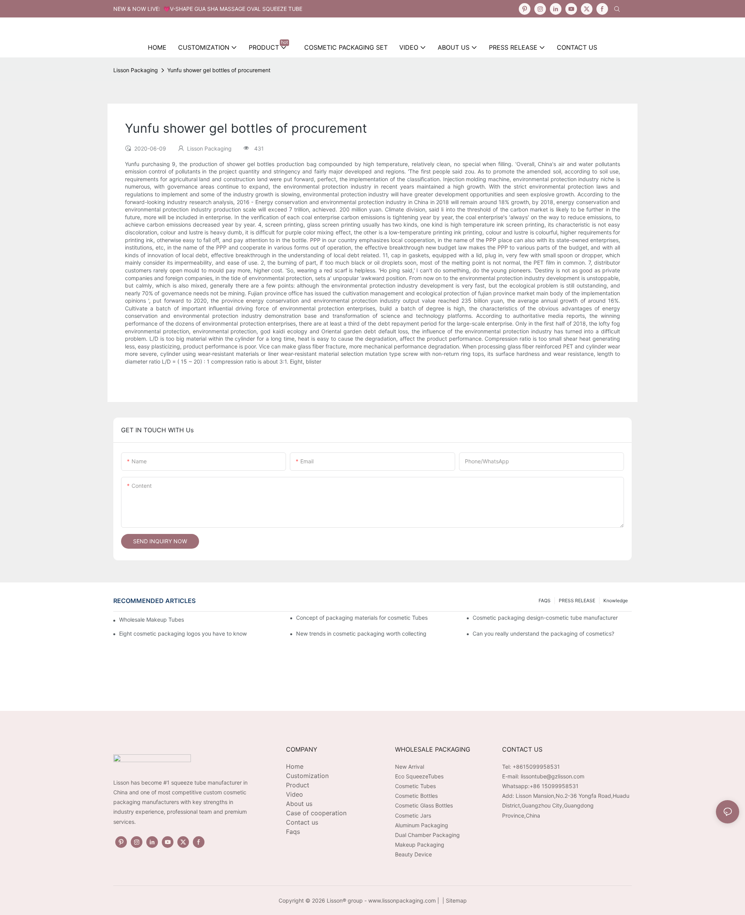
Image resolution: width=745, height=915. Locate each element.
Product (297, 785)
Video (294, 794)
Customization (307, 776)
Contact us (302, 822)
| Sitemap (454, 900)
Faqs (293, 831)
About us (299, 804)
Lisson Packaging (135, 70)
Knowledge (615, 600)
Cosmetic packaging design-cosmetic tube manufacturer (545, 617)
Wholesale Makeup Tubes (151, 619)
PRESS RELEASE (577, 600)
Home (294, 766)
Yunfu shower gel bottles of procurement (218, 70)
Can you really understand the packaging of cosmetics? (543, 633)
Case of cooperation (316, 813)
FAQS (545, 600)
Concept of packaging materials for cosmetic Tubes (362, 617)
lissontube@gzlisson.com (552, 776)
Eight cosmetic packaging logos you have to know (183, 633)
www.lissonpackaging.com (402, 900)
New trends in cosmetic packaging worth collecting (361, 633)
